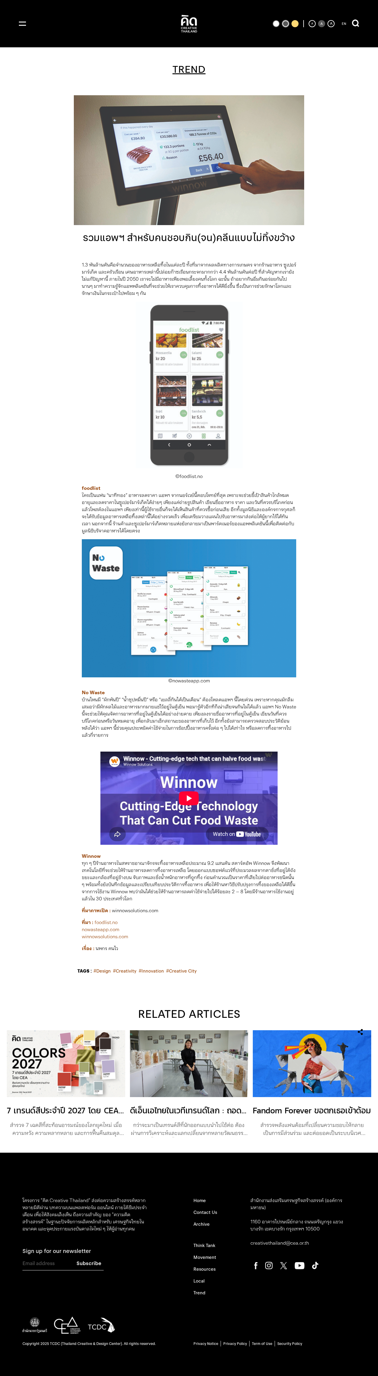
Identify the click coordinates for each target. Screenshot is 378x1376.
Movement (204, 1257)
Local (199, 1281)
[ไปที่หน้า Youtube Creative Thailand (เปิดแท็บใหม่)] (299, 1265)
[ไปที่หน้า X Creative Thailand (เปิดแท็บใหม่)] (283, 1265)
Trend (199, 1293)
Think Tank (204, 1245)
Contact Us (205, 1212)
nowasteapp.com (101, 929)
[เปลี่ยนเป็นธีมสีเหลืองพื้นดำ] (295, 23)
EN (344, 23)
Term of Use (262, 1344)
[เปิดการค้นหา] (355, 23)
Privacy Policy (235, 1344)
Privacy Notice (205, 1344)
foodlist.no (106, 922)
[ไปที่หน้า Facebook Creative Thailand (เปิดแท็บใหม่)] (255, 1265)
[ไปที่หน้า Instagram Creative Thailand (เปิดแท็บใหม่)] (268, 1265)
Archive (201, 1224)
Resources (204, 1269)
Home (199, 1200)
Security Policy (289, 1344)
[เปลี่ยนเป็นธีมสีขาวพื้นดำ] (276, 23)
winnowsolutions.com (105, 936)
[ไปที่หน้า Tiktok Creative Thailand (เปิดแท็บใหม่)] (315, 1265)
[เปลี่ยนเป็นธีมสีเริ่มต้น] (285, 24)
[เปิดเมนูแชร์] (360, 1032)
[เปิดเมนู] (22, 24)
